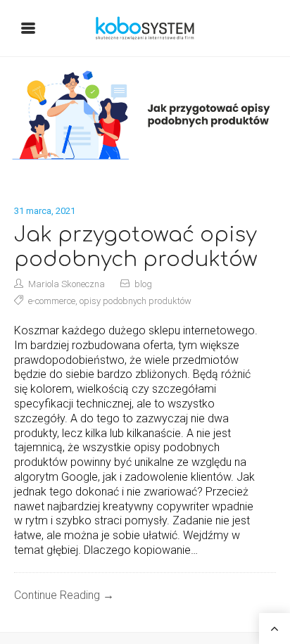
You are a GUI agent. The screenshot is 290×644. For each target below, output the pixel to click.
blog (143, 284)
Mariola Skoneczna (66, 284)
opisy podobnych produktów (135, 301)
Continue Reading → (64, 595)
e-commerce (51, 301)
